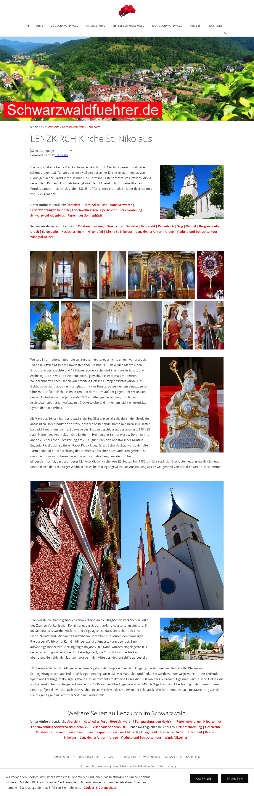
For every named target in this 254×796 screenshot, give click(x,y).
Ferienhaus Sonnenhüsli (85, 215)
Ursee (169, 232)
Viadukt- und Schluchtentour (197, 232)
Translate (61, 155)
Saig (180, 226)
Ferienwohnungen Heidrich (49, 210)
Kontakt (216, 25)
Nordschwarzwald (167, 25)
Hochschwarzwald (73, 127)
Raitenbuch (166, 226)
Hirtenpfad (95, 232)
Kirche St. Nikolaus (119, 232)
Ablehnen (204, 779)
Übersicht (73, 205)
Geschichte (114, 226)
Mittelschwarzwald (128, 25)
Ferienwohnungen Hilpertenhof (94, 210)
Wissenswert (152, 757)
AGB (111, 757)
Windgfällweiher (41, 237)
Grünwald (148, 226)
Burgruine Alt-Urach (123, 732)
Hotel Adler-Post (95, 205)
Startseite (53, 127)
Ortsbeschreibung (91, 226)
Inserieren (192, 757)
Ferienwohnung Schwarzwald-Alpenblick (59, 727)
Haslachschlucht (72, 232)
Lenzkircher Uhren (149, 232)
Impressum (61, 757)
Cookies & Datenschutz (89, 757)
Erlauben (234, 779)
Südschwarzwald (64, 25)
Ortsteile (132, 226)
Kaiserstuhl (95, 25)
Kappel (191, 226)
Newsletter (173, 757)
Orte (39, 25)
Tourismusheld (129, 757)
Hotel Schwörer (121, 205)
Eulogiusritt (50, 232)
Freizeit (196, 25)
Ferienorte (93, 127)
